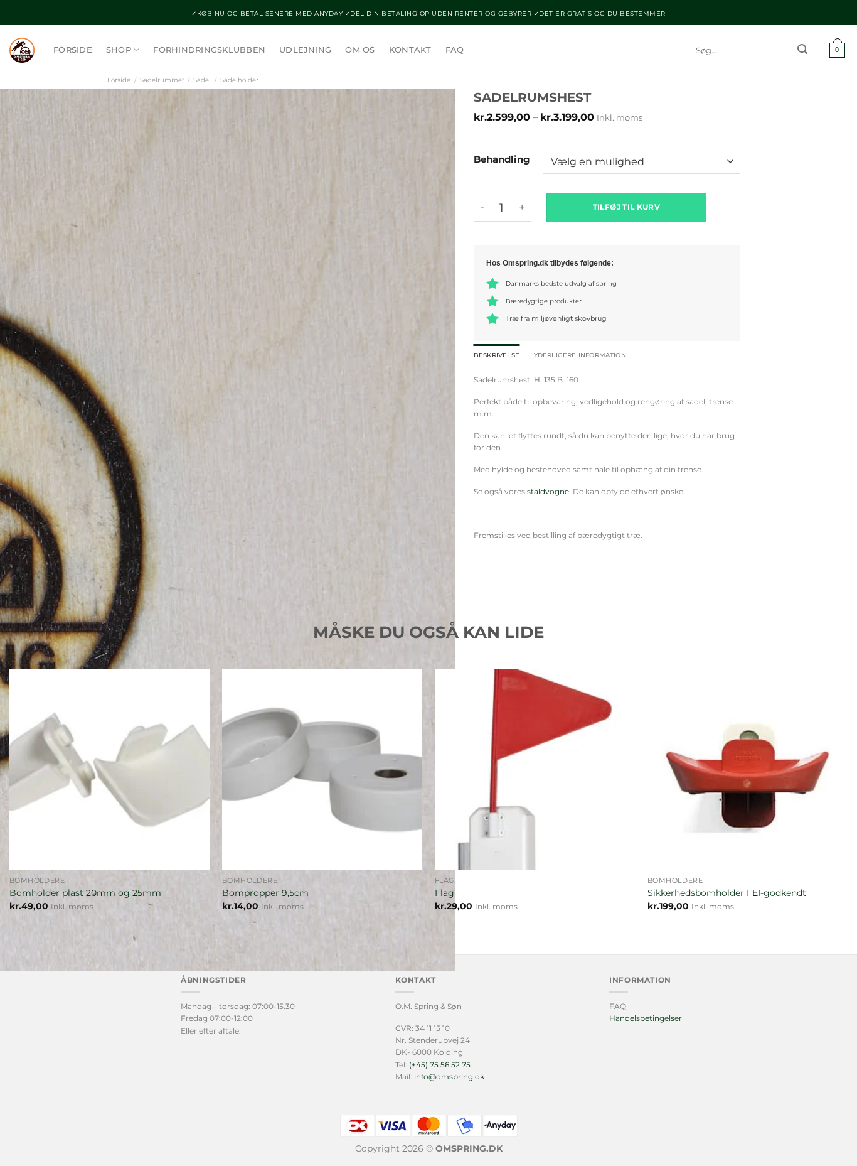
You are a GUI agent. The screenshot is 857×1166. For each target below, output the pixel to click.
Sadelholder (239, 80)
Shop (118, 50)
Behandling (502, 160)
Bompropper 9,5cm (265, 893)
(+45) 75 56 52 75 (440, 1064)
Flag (444, 893)
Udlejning (305, 50)
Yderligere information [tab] (580, 355)
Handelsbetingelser (645, 1018)
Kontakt (410, 50)
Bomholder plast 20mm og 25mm (85, 893)
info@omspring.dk (449, 1076)
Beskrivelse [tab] (496, 355)
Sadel (202, 80)
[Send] (802, 50)
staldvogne (548, 491)
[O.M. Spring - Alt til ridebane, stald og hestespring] (22, 50)
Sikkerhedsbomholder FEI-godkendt (726, 893)
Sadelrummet (162, 80)
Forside (72, 50)
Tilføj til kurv (626, 207)
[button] (836, 51)
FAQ (454, 50)
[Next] (221, 382)
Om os (360, 50)
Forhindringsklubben (209, 50)
